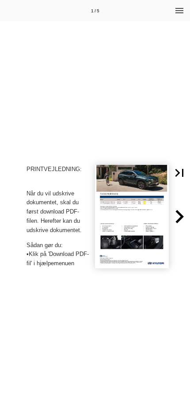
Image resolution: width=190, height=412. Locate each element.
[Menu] (179, 10)
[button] (179, 173)
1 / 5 (95, 10)
